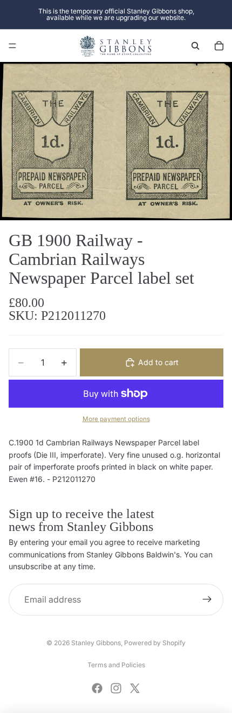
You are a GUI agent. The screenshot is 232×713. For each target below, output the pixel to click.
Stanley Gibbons (96, 643)
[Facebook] (97, 688)
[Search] (195, 46)
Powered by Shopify (155, 643)
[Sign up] (207, 600)
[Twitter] (134, 688)
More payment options (116, 419)
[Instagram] (116, 688)
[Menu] (12, 45)
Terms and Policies (116, 665)
